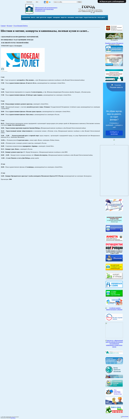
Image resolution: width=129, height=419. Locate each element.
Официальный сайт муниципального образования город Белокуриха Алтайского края (46, 9)
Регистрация (29, 1)
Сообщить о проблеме (114, 133)
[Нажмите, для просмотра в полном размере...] (23, 71)
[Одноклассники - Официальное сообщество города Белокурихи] (47, 2)
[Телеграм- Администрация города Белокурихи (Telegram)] (50, 2)
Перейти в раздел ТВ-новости (114, 43)
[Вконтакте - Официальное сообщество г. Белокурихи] (45, 2)
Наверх (14, 417)
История (9, 25)
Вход (37, 1)
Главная (3, 25)
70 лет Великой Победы (20, 25)
